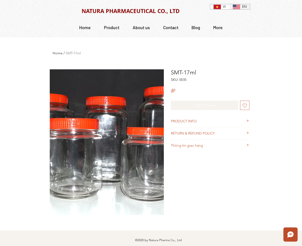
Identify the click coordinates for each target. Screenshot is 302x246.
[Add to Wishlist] (244, 105)
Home (58, 53)
